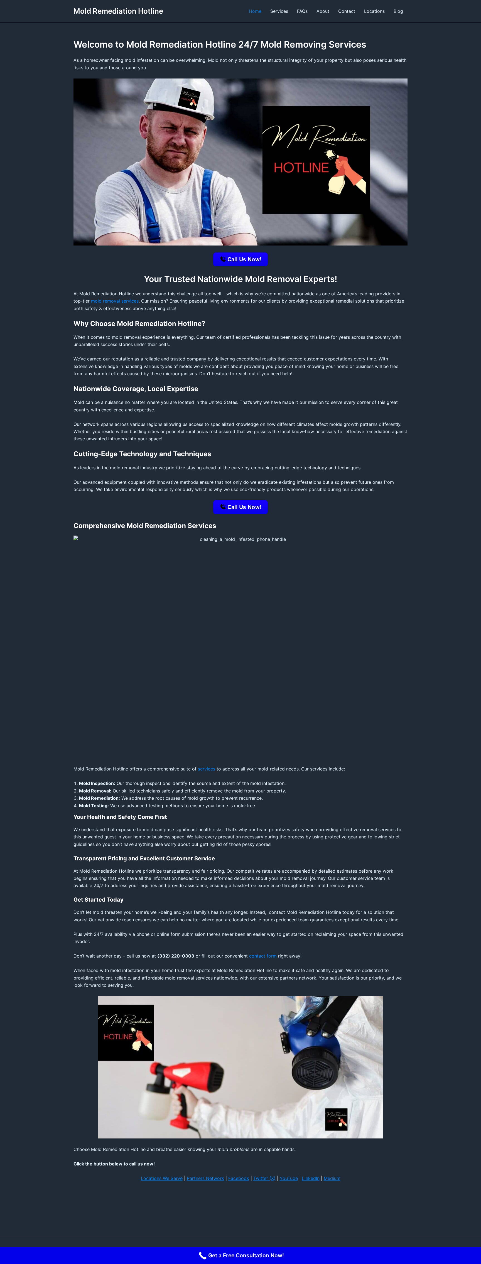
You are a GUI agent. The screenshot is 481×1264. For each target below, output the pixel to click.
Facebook (238, 1178)
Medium (332, 1178)
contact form (263, 956)
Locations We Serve (162, 1178)
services (206, 769)
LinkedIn (311, 1178)
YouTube (289, 1178)
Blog (398, 11)
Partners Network (205, 1178)
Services (279, 11)
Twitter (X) (264, 1178)
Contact (346, 11)
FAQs (302, 11)
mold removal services (115, 301)
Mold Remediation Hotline (118, 11)
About (322, 11)
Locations (374, 11)
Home (255, 11)
